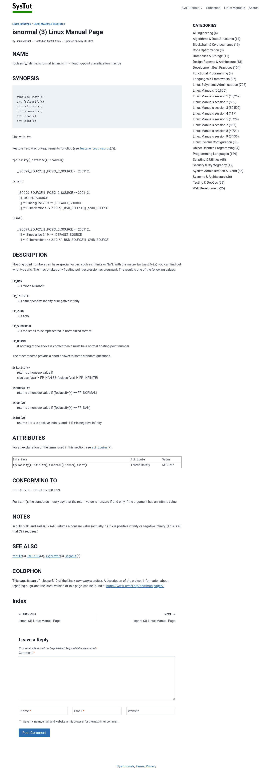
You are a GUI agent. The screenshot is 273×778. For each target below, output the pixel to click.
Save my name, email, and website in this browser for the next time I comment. (71, 721)
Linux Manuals (234, 8)
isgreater (53, 556)
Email (79, 711)
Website (133, 711)
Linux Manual (23, 41)
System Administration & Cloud (215, 171)
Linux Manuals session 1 (210, 96)
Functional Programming (210, 73)
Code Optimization (206, 50)
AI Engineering (203, 33)
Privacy (151, 766)
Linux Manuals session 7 (210, 125)
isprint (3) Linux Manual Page (154, 618)
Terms (140, 766)
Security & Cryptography (210, 165)
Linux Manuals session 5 (210, 119)
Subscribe (213, 8)
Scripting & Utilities (206, 159)
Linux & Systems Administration (215, 85)
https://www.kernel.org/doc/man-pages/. (135, 586)
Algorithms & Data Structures (213, 39)
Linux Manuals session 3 (49, 24)
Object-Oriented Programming (214, 148)
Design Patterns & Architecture (214, 62)
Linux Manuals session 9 (210, 136)
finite (17, 556)
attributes (100, 447)
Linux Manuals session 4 (210, 113)
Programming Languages (211, 154)
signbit (71, 556)
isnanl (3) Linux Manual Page (39, 618)
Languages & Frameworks (211, 79)
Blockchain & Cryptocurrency (213, 45)
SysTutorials (125, 766)
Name (25, 711)
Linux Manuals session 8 (210, 131)
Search (254, 8)
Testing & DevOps (205, 182)
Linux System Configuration (212, 142)
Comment (27, 653)
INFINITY (33, 556)
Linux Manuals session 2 (210, 102)
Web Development (205, 188)
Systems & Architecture (209, 177)
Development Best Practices (212, 67)
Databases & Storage (208, 56)
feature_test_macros (95, 148)
